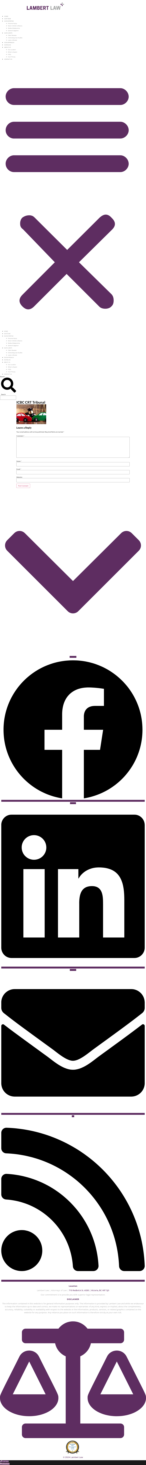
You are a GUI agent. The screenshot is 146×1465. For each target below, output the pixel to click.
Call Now (5, 1461)
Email (18, 469)
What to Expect (12, 52)
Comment (20, 436)
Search (2, 376)
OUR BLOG (7, 45)
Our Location (12, 50)
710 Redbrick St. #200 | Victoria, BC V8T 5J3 (89, 1290)
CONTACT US (8, 59)
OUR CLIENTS (8, 33)
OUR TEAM (7, 19)
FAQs (9, 54)
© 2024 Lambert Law (73, 1457)
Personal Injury (12, 23)
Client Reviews (12, 35)
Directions (6, 1464)
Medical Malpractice (14, 28)
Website (19, 477)
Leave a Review (12, 40)
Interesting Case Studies (15, 38)
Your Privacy (11, 57)
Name (18, 461)
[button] (67, 195)
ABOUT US (7, 47)
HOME (6, 16)
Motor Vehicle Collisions (15, 26)
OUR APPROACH (9, 42)
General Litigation (13, 30)
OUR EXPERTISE (9, 21)
